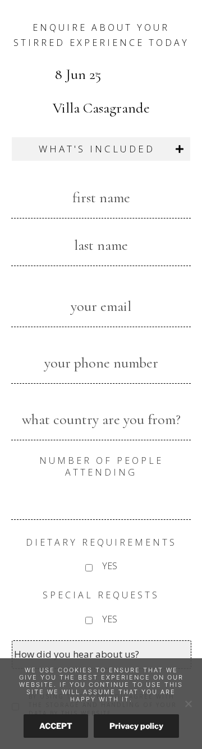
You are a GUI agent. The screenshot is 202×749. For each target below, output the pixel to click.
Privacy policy (136, 726)
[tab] (101, 149)
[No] (188, 703)
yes (109, 566)
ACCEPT (55, 726)
